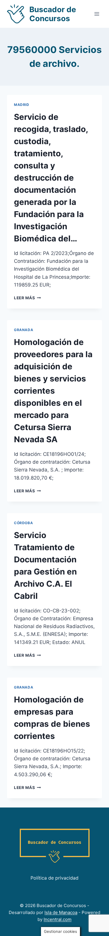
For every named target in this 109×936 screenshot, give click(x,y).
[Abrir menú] (96, 13)
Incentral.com (58, 919)
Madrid (21, 104)
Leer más (27, 298)
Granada (23, 330)
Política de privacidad (54, 878)
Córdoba (23, 523)
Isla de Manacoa (60, 912)
